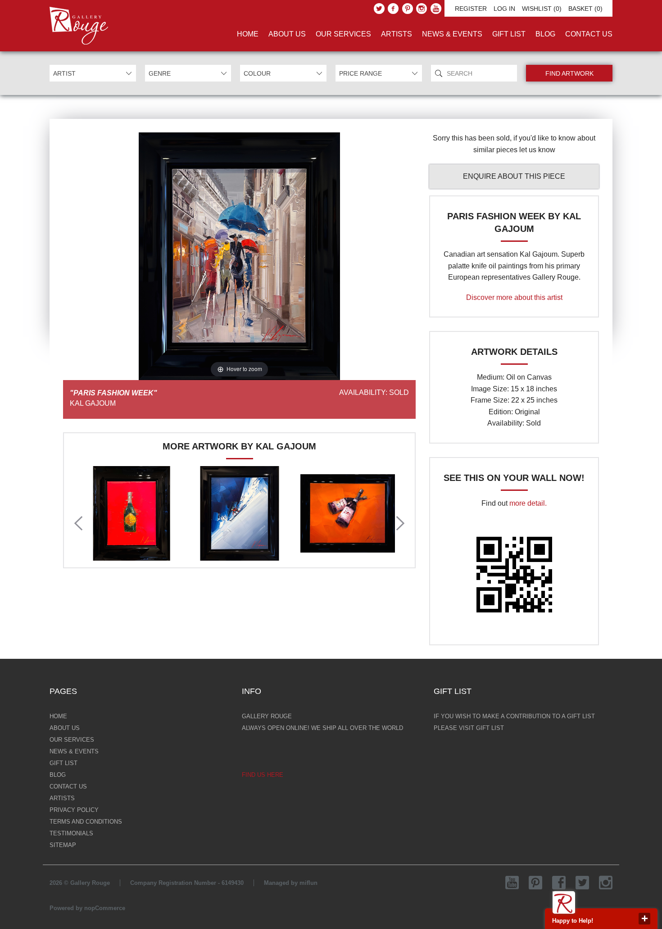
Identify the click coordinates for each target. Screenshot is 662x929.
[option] (131, 513)
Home (247, 34)
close (644, 918)
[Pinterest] (407, 8)
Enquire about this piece (514, 176)
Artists (396, 34)
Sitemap (63, 845)
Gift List (509, 34)
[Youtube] (436, 8)
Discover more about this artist (514, 297)
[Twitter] (379, 8)
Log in (504, 8)
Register (471, 8)
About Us (287, 34)
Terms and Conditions (86, 821)
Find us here (262, 774)
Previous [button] (78, 523)
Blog (545, 34)
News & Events (452, 34)
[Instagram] (421, 8)
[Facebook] (393, 8)
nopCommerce (104, 908)
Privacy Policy (74, 810)
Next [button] (400, 523)
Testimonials (71, 833)
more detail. (528, 503)
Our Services (343, 34)
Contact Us (588, 34)
